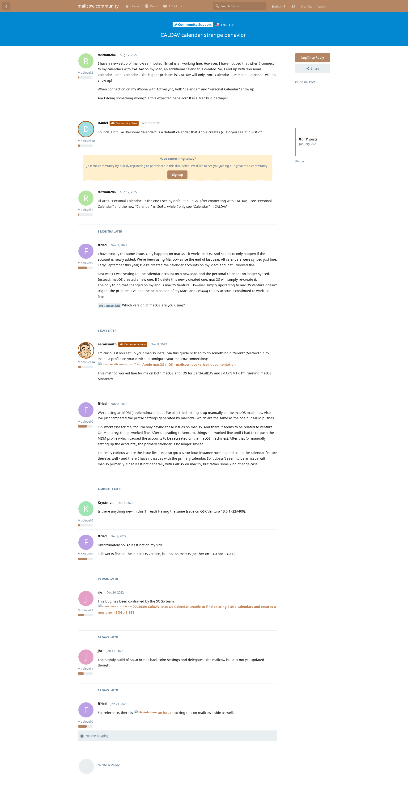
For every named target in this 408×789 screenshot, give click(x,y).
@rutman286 (109, 305)
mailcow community (98, 6)
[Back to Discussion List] (6, 6)
